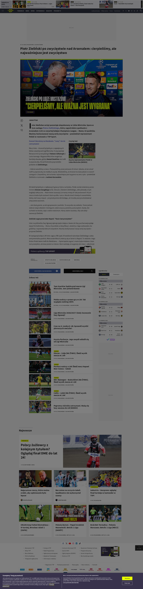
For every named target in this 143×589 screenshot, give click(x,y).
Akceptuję (127, 578)
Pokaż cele (127, 583)
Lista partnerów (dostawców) (71, 582)
